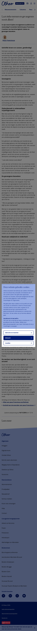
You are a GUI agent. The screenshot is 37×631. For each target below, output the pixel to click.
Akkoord (7, 338)
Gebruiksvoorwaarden (11, 332)
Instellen (7, 343)
